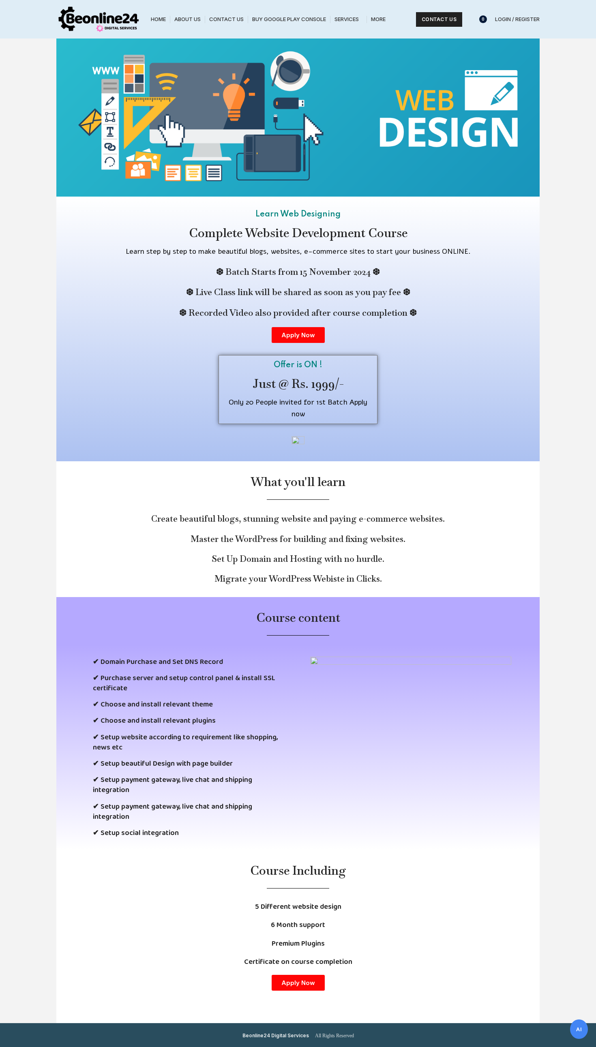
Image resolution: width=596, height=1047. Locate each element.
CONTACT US (439, 19)
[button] (298, 335)
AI (579, 1029)
